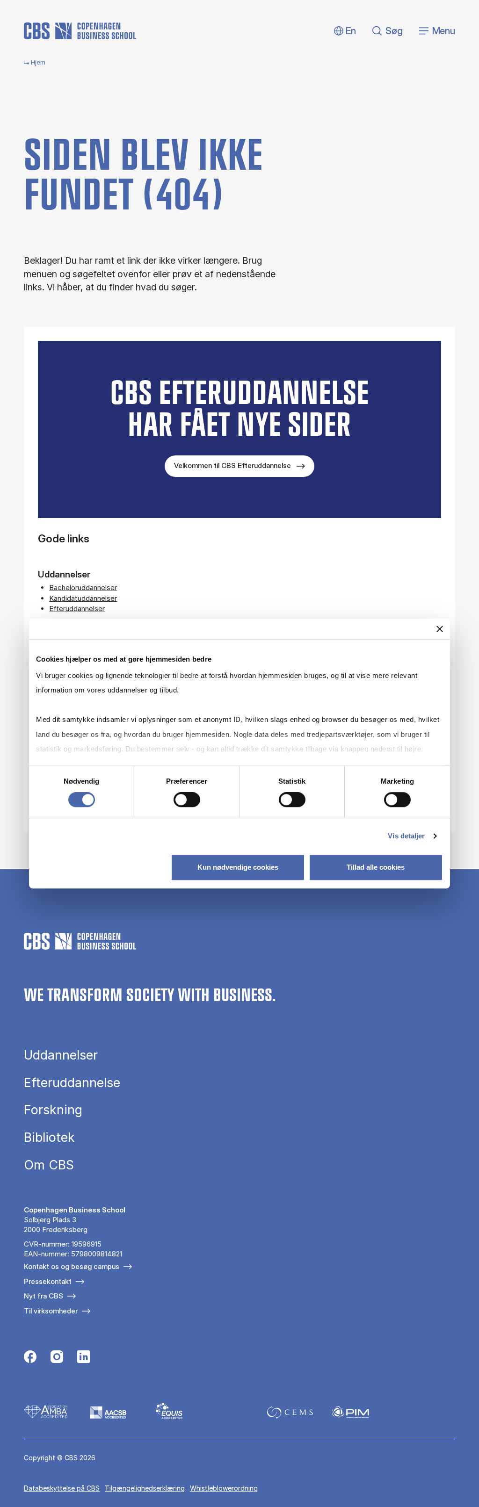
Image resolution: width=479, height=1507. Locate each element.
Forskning (53, 1109)
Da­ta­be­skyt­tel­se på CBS (62, 1488)
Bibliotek (49, 1137)
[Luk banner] (439, 629)
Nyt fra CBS (43, 1295)
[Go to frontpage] (80, 30)
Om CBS (49, 1165)
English (343, 31)
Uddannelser (61, 1055)
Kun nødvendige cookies (237, 867)
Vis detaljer (406, 836)
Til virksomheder (51, 1310)
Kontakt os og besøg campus (71, 1266)
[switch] (187, 799)
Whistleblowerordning (224, 1488)
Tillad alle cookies (376, 867)
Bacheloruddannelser (83, 587)
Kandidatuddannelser (83, 598)
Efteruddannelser (77, 608)
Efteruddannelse (72, 1082)
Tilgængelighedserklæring (145, 1488)
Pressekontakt (48, 1281)
